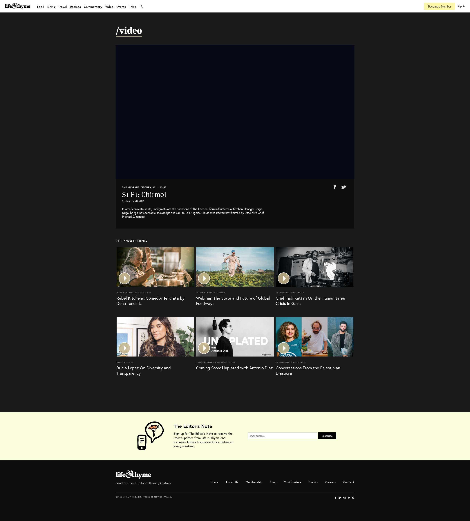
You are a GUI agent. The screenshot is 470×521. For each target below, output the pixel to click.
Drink (51, 7)
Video (109, 7)
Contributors (292, 482)
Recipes (75, 7)
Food (40, 7)
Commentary (93, 7)
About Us (232, 482)
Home (214, 482)
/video (129, 30)
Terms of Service (153, 497)
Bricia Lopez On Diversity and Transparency (144, 370)
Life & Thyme (133, 474)
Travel (62, 7)
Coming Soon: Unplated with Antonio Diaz (234, 367)
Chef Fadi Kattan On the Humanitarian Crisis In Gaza (311, 300)
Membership (254, 482)
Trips (132, 7)
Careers (330, 482)
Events (121, 7)
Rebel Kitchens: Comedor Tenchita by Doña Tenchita (151, 300)
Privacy (168, 497)
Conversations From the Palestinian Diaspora (308, 370)
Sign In (461, 6)
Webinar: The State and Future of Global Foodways (233, 300)
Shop (273, 482)
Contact (348, 482)
